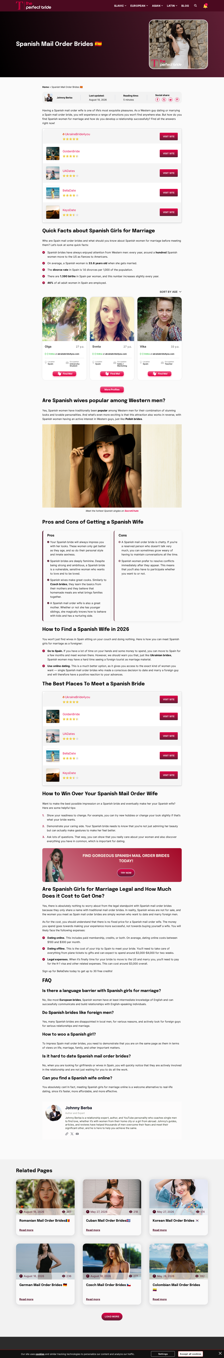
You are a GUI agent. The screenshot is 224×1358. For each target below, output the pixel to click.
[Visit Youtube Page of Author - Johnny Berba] (77, 1134)
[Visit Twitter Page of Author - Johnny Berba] (72, 1134)
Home (45, 87)
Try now (126, 872)
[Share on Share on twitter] (164, 99)
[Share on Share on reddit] (170, 99)
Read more (26, 1230)
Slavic (119, 5)
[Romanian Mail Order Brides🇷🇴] (45, 1197)
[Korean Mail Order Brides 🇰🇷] (178, 1197)
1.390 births (68, 276)
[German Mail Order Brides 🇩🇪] (45, 1261)
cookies (40, 1354)
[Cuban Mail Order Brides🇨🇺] (112, 1197)
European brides (70, 999)
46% (50, 282)
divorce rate (60, 269)
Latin (171, 5)
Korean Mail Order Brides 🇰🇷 (176, 1220)
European (137, 5)
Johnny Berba (64, 97)
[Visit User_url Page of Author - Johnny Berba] (66, 1134)
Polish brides (133, 419)
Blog (185, 5)
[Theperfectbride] (33, 6)
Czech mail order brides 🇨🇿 (108, 1285)
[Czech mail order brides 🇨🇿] (112, 1261)
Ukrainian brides (160, 655)
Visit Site (168, 136)
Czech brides (58, 584)
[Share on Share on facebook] (157, 99)
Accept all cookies (190, 1354)
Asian (156, 5)
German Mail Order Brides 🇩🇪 (43, 1285)
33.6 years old (98, 263)
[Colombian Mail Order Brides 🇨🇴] (178, 1261)
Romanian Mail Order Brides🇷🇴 (44, 1220)
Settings (163, 1354)
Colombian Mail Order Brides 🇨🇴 (176, 1287)
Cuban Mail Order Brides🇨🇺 (108, 1220)
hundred (161, 252)
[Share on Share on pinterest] (177, 99)
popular (103, 410)
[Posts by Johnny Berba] (50, 98)
